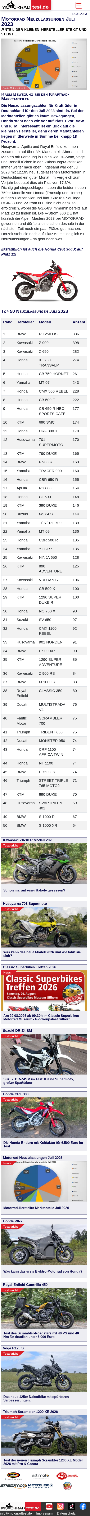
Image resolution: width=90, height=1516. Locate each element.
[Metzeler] (40, 1491)
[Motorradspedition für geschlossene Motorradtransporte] (13, 1491)
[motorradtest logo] (20, 1506)
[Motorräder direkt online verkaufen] (40, 1476)
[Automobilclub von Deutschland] (67, 1476)
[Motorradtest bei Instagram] (60, 1506)
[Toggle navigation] (79, 5)
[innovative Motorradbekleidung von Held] (13, 1476)
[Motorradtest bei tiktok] (71, 1506)
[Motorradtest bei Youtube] (49, 1506)
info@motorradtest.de (16, 1513)
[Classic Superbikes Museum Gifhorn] (67, 1491)
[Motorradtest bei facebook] (83, 1506)
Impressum (44, 1513)
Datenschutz (66, 1513)
